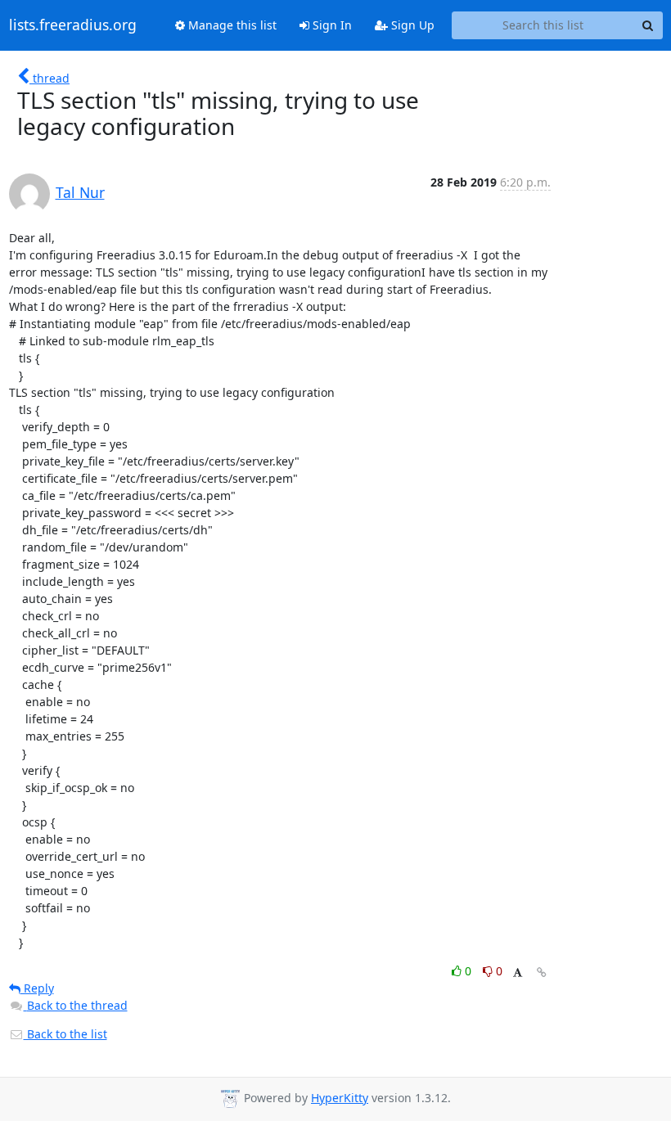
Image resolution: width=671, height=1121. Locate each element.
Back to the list (65, 1034)
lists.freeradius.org (73, 25)
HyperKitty (339, 1097)
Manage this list (231, 25)
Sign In (330, 25)
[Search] (648, 25)
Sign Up (411, 25)
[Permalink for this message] (542, 972)
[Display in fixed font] (518, 973)
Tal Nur (80, 192)
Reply (37, 988)
